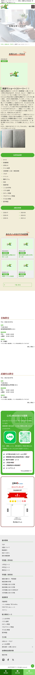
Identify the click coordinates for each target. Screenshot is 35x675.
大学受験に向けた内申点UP (10, 590)
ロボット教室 (7, 193)
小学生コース (6, 564)
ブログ (5, 174)
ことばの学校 (7, 188)
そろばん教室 (7, 199)
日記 (4, 182)
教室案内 (4, 550)
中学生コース (6, 567)
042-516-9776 (9, 378)
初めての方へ (6, 553)
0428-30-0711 (9, 322)
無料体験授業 (6, 556)
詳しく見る (30, 346)
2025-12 (23, 218)
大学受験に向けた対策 (8, 593)
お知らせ (5, 165)
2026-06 (23, 212)
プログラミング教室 (9, 196)
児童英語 (4, 601)
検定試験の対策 (6, 582)
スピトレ (4, 610)
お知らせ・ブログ (9, 44)
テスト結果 (6, 168)
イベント (5, 176)
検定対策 (4, 655)
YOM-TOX (9, 607)
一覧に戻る (17, 285)
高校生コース (6, 570)
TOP (2, 44)
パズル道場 (6, 190)
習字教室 (5, 201)
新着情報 (5, 162)
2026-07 (5, 212)
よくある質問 (6, 644)
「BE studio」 (10, 604)
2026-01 (5, 218)
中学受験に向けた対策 (8, 584)
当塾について (6, 547)
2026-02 (23, 215)
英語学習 (5, 185)
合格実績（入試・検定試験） (11, 171)
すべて (5, 160)
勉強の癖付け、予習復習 (9, 579)
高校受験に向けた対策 (8, 587)
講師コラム (6, 179)
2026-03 (5, 215)
